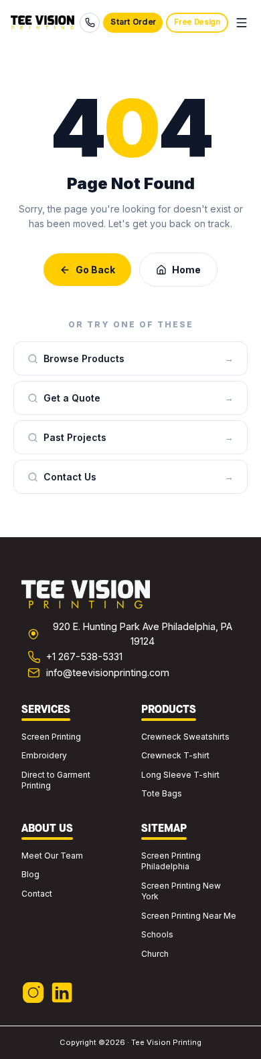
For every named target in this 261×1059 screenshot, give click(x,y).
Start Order (133, 22)
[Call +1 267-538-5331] (90, 23)
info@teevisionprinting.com (107, 672)
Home (186, 269)
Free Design (197, 23)
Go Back (95, 269)
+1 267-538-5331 (84, 656)
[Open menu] (242, 23)
